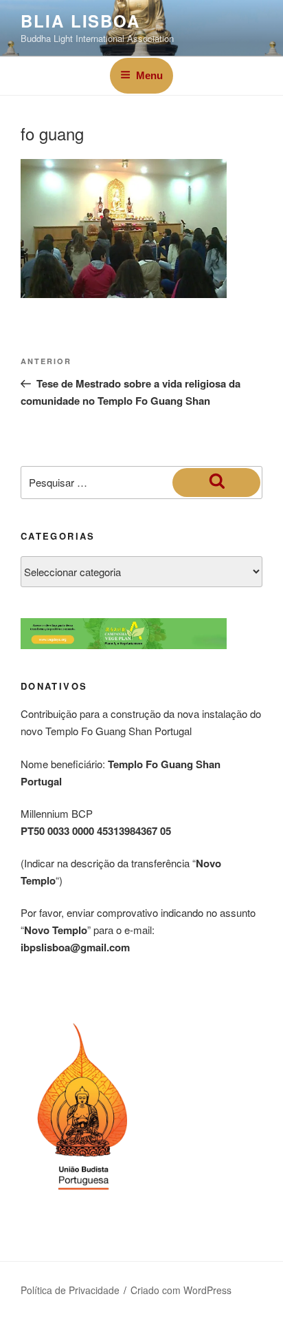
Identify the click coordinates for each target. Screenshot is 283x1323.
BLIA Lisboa (80, 20)
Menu (149, 75)
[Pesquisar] (216, 482)
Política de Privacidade (70, 1290)
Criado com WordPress (181, 1290)
